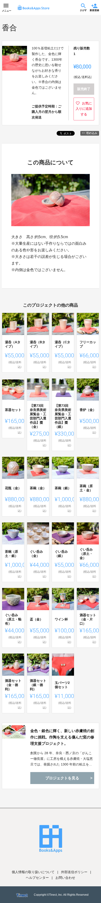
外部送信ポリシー (74, 872)
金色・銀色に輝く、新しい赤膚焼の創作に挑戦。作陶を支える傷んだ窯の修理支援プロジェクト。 (62, 737)
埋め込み (91, 133)
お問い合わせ (65, 877)
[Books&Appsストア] (34, 7)
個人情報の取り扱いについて (33, 872)
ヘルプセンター (37, 877)
